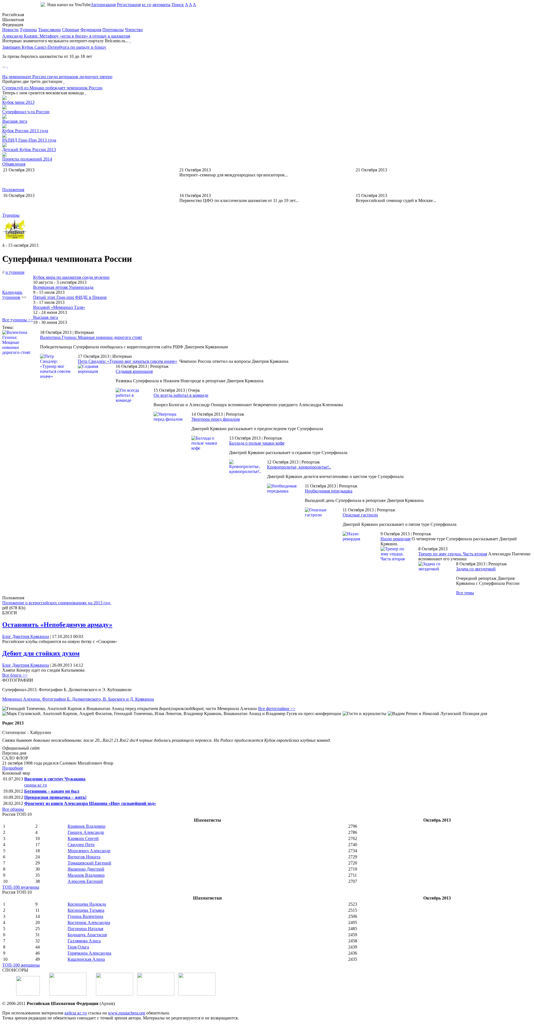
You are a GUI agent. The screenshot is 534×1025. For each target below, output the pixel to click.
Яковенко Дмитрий (86, 869)
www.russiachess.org (126, 1013)
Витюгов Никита (84, 856)
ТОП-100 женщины (21, 965)
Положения (13, 189)
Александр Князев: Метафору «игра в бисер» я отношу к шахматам (66, 36)
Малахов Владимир (86, 875)
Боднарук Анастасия (87, 934)
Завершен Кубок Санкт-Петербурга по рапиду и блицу (54, 47)
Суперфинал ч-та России (26, 111)
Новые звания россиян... (379, 175)
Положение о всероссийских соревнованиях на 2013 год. (56, 602)
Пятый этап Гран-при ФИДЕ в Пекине (70, 297)
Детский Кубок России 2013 (29, 149)
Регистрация (129, 4)
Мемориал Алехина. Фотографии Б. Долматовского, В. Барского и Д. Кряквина (78, 699)
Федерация (90, 29)
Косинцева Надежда (87, 904)
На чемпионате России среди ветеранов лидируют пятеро (57, 76)
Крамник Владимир (86, 826)
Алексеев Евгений (85, 881)
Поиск (178, 4)
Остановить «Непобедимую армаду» (57, 624)
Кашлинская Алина (86, 959)
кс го (146, 4)
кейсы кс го (76, 1013)
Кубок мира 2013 (18, 102)
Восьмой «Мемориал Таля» (59, 307)
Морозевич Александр (89, 850)
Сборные (70, 29)
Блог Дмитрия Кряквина (25, 636)
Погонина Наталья (85, 928)
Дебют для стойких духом (41, 653)
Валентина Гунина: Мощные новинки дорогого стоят (91, 337)
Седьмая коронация (134, 371)
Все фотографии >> (276, 708)
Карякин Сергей (83, 838)
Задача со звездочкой (476, 568)
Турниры (28, 29)
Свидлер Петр (81, 844)
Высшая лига (14, 121)
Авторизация (103, 4)
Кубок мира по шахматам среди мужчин (71, 277)
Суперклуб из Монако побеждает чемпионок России (52, 87)
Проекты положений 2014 (27, 159)
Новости (10, 29)
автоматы (161, 4)
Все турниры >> (17, 319)
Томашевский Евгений (89, 863)
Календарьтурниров (12, 295)
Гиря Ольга (78, 947)
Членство (134, 29)
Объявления (13, 164)
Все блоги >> (15, 675)
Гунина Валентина (85, 916)
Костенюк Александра (89, 922)
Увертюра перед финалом (215, 419)
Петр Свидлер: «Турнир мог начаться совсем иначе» (127, 361)
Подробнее (12, 768)
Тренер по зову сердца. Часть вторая (452, 553)
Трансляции (49, 29)
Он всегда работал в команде (181, 395)
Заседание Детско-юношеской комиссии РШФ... (48, 175)
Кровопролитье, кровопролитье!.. (299, 467)
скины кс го (35, 785)
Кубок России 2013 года (25, 130)
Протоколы (113, 29)
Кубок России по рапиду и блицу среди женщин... (51, 200)
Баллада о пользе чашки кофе (257, 443)
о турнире (15, 272)
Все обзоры (13, 809)
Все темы (465, 592)
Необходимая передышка (328, 491)
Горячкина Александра (89, 953)
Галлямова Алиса (84, 940)
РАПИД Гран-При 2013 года (29, 140)
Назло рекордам (395, 538)
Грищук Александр (86, 832)
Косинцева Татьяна (86, 910)
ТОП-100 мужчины (20, 887)
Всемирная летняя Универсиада (63, 287)
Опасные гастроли (360, 514)
